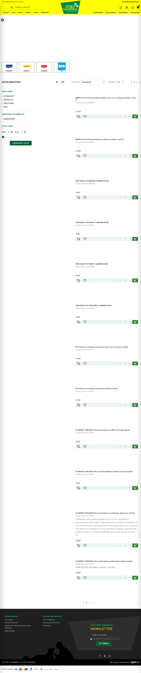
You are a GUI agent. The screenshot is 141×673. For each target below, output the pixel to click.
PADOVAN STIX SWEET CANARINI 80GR (92, 264)
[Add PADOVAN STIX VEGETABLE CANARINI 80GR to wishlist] (85, 322)
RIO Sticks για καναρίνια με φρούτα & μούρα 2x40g (97, 388)
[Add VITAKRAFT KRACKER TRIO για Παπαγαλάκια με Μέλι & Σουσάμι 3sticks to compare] (78, 488)
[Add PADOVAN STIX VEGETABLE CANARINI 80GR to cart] (135, 322)
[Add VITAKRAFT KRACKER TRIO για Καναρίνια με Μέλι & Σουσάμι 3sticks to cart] (135, 446)
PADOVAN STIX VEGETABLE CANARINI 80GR (93, 305)
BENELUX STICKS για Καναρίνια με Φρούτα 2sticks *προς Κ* (100, 139)
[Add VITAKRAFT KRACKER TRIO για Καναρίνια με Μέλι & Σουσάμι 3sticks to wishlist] (85, 446)
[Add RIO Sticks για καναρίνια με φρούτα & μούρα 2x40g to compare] (78, 405)
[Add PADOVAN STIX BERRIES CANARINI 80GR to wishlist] (85, 197)
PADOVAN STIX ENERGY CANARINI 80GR (92, 222)
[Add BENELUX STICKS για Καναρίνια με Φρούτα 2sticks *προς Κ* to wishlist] (85, 156)
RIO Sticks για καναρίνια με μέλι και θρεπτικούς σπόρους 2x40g (102, 347)
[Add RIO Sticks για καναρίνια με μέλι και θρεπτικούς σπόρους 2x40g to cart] (135, 363)
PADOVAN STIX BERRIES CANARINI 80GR (92, 181)
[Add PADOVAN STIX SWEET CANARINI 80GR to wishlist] (85, 280)
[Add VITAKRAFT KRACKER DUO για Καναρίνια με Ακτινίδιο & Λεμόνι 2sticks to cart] (135, 578)
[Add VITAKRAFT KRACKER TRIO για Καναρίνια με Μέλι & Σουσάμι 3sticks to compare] (78, 446)
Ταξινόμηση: (75, 82)
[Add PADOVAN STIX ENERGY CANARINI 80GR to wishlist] (85, 239)
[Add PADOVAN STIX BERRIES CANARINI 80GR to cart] (135, 197)
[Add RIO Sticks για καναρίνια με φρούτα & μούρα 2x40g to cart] (135, 405)
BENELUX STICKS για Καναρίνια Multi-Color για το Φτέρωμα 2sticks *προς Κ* (106, 99)
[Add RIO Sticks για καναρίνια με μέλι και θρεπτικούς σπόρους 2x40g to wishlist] (85, 363)
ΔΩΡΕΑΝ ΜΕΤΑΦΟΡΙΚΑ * (130, 2)
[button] (130, 116)
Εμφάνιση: (112, 82)
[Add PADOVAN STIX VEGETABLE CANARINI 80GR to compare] (78, 322)
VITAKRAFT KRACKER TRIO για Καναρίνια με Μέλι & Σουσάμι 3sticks (103, 430)
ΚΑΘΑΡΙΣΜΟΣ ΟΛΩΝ (21, 143)
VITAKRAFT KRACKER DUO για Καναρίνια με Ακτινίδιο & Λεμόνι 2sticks (104, 561)
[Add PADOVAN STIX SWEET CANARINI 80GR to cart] (135, 280)
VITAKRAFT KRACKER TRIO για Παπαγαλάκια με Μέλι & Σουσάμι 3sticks (104, 471)
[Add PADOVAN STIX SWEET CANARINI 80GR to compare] (78, 280)
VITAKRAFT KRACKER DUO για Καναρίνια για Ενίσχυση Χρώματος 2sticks (105, 513)
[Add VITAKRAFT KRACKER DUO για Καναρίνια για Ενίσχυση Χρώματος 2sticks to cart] (135, 545)
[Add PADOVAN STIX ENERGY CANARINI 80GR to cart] (135, 239)
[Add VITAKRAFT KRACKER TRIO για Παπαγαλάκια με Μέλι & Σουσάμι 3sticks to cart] (135, 488)
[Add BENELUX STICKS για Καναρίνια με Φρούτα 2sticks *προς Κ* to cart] (135, 156)
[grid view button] (57, 82)
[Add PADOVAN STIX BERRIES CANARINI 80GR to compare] (78, 197)
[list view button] (62, 82)
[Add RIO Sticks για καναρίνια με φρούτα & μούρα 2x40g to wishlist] (85, 405)
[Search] (12, 7)
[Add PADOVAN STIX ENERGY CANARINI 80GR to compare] (78, 239)
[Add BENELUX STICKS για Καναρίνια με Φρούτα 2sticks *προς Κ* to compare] (78, 156)
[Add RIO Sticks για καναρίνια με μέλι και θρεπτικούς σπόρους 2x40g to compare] (78, 363)
